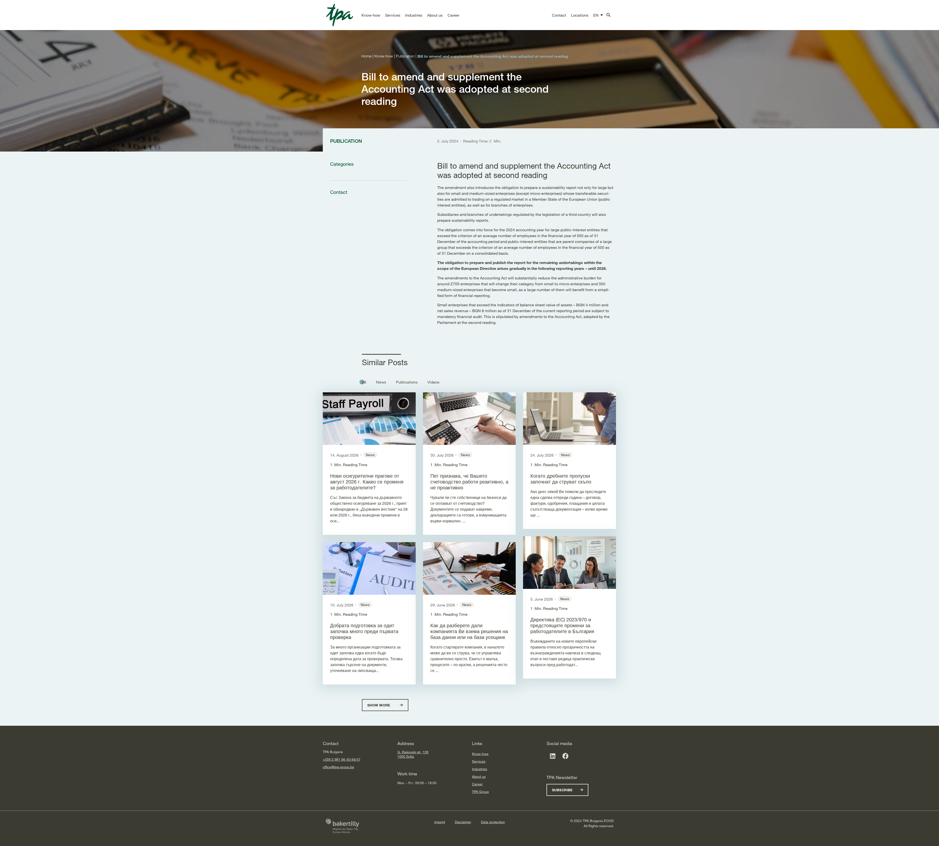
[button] (371, 15)
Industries (479, 769)
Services (478, 761)
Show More (379, 705)
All (364, 382)
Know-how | (385, 56)
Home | (367, 56)
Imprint (439, 822)
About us (479, 776)
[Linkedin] (553, 756)
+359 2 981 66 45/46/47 (341, 759)
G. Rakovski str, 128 (412, 752)
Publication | (406, 56)
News (381, 382)
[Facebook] (565, 756)
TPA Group (480, 792)
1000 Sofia (405, 756)
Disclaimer (463, 822)
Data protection (493, 822)
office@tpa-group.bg (338, 767)
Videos (433, 382)
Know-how (480, 754)
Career (477, 784)
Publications (407, 382)
